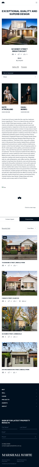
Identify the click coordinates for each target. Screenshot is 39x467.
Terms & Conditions (6, 459)
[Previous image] (4, 31)
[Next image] (34, 31)
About (4, 406)
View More (30, 228)
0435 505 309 (25, 112)
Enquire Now (29, 219)
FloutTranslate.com (12, 463)
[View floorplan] (35, 43)
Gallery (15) (15, 67)
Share (5, 77)
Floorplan (24, 67)
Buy (3, 389)
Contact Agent (9, 219)
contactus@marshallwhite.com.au (11, 445)
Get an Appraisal (8, 73)
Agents (5, 403)
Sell (3, 393)
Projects (5, 399)
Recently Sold (6, 228)
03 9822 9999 (6, 444)
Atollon (22, 461)
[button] (19, 198)
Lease (4, 396)
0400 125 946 (6, 112)
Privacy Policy (4, 461)
